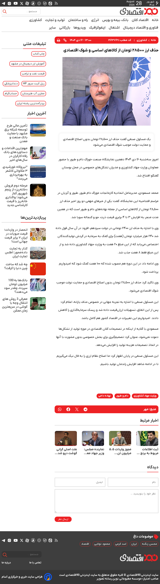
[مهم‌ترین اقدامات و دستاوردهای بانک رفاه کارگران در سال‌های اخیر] (38, 154)
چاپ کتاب (38, 54)
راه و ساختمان (78, 20)
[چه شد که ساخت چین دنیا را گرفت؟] (38, 268)
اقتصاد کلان (140, 20)
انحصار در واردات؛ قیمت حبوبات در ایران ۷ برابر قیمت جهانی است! (16, 236)
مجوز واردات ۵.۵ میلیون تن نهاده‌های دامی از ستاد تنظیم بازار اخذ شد (120, 451)
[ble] (45, 3)
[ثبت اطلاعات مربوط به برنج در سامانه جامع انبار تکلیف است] (147, 438)
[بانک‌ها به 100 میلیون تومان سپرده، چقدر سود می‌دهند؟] (38, 286)
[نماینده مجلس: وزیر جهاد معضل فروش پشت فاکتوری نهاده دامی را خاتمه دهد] (93, 438)
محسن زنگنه (149, 544)
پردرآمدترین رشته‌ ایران (30, 103)
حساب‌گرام (11, 93)
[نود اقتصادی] (138, 11)
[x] (21, 3)
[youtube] (15, 3)
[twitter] (77, 409)
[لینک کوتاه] (65, 40)
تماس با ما (35, 562)
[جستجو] (4, 11)
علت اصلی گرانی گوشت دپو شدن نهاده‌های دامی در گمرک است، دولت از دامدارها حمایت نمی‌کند (66, 451)
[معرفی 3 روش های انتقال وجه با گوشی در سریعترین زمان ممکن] (38, 305)
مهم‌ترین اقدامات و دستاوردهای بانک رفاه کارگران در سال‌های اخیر (15, 154)
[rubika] (39, 3)
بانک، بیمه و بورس (115, 20)
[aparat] (27, 3)
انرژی (95, 20)
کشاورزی (35, 20)
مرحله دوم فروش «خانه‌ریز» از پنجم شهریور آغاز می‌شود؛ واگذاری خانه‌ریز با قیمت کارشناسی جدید (16, 195)
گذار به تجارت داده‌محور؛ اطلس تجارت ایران (16, 252)
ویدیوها (80, 28)
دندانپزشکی (11, 83)
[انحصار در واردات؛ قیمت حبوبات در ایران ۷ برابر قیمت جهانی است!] (38, 236)
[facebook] (68, 409)
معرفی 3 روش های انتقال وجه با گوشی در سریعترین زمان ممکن (15, 305)
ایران (134, 544)
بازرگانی (64, 28)
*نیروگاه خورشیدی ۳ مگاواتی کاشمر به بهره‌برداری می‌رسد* (15, 173)
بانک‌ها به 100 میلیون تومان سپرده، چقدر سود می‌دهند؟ (16, 286)
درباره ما (6, 562)
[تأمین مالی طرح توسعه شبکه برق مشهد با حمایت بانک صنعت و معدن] (38, 133)
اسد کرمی (120, 544)
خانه (155, 20)
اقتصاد (85, 544)
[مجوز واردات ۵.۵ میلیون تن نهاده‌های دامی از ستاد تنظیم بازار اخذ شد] (120, 438)
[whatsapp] (59, 409)
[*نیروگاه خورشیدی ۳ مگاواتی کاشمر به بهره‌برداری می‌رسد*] (38, 173)
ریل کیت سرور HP (33, 83)
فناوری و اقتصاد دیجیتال (140, 28)
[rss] (56, 3)
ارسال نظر (63, 519)
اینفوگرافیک (97, 28)
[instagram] (9, 3)
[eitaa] (50, 3)
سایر (52, 28)
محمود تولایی (102, 544)
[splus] (33, 3)
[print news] (58, 40)
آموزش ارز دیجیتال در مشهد (27, 64)
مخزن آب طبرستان (33, 93)
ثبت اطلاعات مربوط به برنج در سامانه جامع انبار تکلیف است (147, 451)
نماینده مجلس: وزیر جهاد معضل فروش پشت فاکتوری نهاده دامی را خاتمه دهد (93, 451)
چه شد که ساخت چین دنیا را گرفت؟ (16, 266)
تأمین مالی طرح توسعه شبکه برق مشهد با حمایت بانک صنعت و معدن (16, 133)
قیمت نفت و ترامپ (33, 74)
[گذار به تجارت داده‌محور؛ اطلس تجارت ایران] (38, 253)
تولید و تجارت (55, 20)
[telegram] (3, 3)
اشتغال (114, 28)
